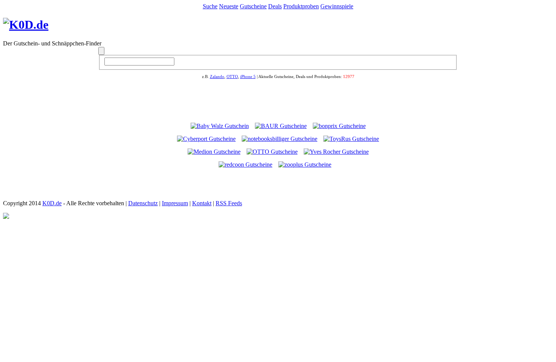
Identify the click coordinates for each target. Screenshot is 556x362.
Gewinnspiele (336, 6)
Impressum (175, 203)
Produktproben (301, 6)
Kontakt (201, 203)
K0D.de (52, 203)
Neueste (228, 6)
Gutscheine (253, 6)
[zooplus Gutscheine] (304, 164)
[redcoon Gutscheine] (245, 164)
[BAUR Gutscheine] (281, 126)
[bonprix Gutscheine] (339, 126)
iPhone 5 (248, 76)
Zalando (217, 76)
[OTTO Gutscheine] (272, 151)
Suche (210, 6)
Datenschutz (143, 203)
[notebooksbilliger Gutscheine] (279, 139)
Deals (275, 6)
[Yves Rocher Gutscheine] (336, 151)
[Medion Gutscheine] (214, 151)
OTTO (232, 76)
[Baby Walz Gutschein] (220, 126)
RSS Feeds (229, 203)
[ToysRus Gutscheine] (351, 139)
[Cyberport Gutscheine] (206, 139)
